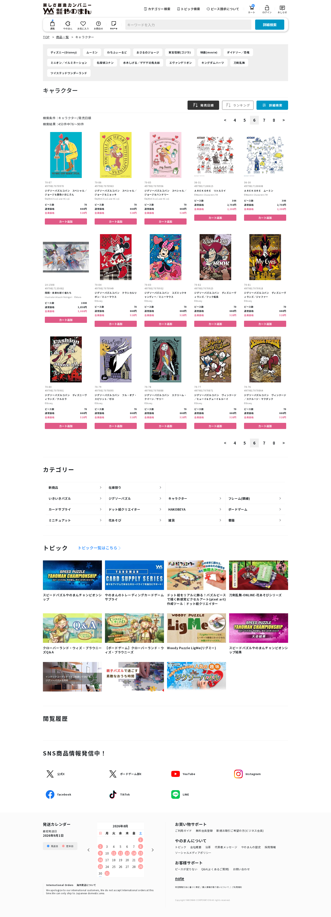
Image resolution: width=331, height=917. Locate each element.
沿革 (208, 847)
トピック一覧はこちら (97, 547)
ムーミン (92, 52)
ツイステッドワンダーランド (69, 73)
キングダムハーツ (213, 63)
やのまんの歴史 (251, 847)
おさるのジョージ (148, 52)
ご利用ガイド (183, 831)
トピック (180, 847)
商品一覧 (62, 37)
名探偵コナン (105, 63)
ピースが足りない (186, 869)
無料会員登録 (204, 831)
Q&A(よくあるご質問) (215, 869)
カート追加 (66, 221)
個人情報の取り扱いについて (215, 887)
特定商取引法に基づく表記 (187, 887)
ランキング (241, 105)
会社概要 (196, 847)
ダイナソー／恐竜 (238, 52)
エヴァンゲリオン (180, 63)
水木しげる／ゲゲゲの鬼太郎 (141, 63)
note (179, 878)
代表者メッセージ (226, 847)
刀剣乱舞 (239, 63)
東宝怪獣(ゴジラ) (180, 52)
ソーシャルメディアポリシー (193, 853)
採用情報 (270, 847)
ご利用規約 (237, 887)
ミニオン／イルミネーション (69, 63)
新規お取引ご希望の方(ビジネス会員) (240, 831)
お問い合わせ (241, 869)
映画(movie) (208, 52)
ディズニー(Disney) (64, 52)
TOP (46, 37)
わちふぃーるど (117, 52)
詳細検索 (270, 24)
